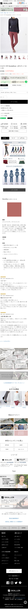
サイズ (13, 138)
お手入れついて (5, 560)
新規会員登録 (17, 544)
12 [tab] (24, 492)
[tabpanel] (14, 483)
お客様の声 (4, 547)
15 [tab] (7, 493)
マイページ (14, 527)
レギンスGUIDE (5, 542)
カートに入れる (14, 101)
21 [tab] (19, 493)
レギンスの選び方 (5, 557)
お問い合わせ (17, 563)
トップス (24, 6)
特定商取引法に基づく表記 (6, 108)
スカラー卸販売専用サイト (14, 575)
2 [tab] (3, 492)
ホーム (4, 527)
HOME (1, 12)
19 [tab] (15, 493)
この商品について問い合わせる (7, 110)
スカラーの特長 (5, 539)
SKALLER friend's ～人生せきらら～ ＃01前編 (10, 489)
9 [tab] (18, 492)
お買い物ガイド (17, 536)
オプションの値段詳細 (5, 105)
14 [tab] (5, 493)
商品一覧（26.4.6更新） (14, 578)
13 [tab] (26, 492)
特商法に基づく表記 (9, 604)
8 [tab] (16, 492)
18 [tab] (13, 493)
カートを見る (17, 539)
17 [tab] (11, 493)
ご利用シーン (4, 555)
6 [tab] (12, 492)
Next (26, 34)
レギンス (17, 6)
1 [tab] (1, 492)
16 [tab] (9, 493)
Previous (1, 34)
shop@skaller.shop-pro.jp (20, 597)
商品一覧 (10, 6)
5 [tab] (10, 492)
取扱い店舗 (16, 560)
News (15, 557)
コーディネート (5, 563)
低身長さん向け (5, 544)
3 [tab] (6, 492)
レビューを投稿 (4, 115)
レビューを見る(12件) (4, 88)
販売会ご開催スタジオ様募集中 (14, 521)
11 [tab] (22, 492)
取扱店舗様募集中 (14, 518)
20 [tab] (17, 493)
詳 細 (4, 138)
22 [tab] (21, 493)
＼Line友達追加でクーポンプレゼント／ (14, 383)
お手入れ (22, 138)
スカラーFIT (11, 12)
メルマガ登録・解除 (18, 547)
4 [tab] (8, 492)
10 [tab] (20, 492)
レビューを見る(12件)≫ (5, 341)
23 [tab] (23, 493)
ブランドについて (18, 555)
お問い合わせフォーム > (14, 570)
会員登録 (23, 527)
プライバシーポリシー (18, 604)
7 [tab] (14, 492)
